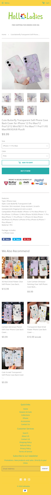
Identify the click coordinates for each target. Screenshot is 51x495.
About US (25, 436)
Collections (25, 415)
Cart (47, 3)
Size (3, 141)
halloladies (26, 486)
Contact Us (25, 424)
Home (4, 34)
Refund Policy (25, 445)
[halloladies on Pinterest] (25, 480)
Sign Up (45, 468)
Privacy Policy (25, 448)
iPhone (25, 418)
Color (4, 151)
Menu (7, 3)
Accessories (25, 421)
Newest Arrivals (25, 412)
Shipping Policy (25, 442)
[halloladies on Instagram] (29, 480)
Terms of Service (25, 451)
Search (25, 433)
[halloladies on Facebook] (21, 480)
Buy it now (25, 171)
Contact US (25, 439)
